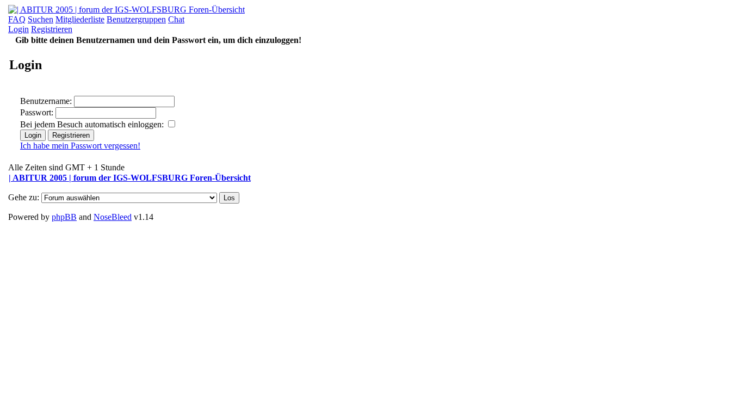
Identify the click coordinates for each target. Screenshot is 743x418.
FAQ (17, 19)
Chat (176, 19)
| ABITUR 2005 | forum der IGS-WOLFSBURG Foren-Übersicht (130, 177)
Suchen (40, 19)
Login (18, 29)
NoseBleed (113, 217)
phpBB (64, 217)
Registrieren (51, 29)
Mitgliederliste (79, 19)
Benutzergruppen (136, 19)
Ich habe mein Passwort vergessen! (80, 145)
